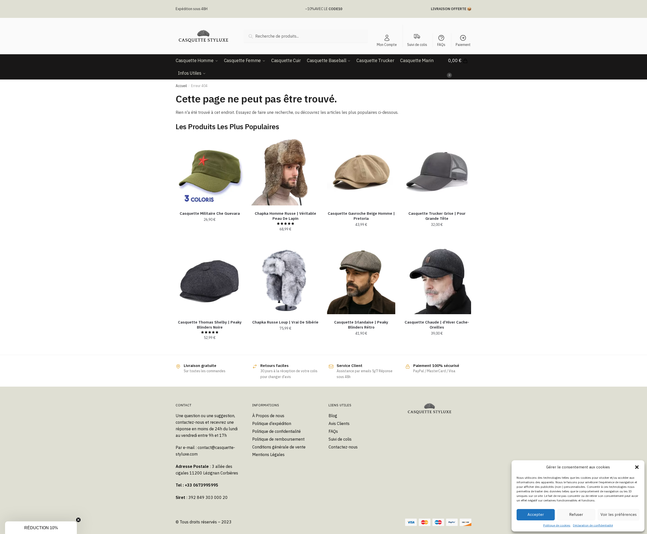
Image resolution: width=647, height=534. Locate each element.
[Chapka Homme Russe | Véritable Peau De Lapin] (285, 171)
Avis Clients (339, 423)
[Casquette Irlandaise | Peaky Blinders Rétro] (361, 280)
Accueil (181, 86)
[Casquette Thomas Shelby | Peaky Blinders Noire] (210, 280)
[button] (636, 467)
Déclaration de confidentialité (593, 525)
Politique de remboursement (278, 439)
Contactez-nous (343, 446)
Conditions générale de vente (279, 446)
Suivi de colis (340, 439)
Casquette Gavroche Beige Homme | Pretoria (361, 216)
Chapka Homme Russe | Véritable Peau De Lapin (285, 216)
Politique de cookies (556, 525)
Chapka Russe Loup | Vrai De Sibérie (285, 322)
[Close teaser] (78, 519)
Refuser (576, 514)
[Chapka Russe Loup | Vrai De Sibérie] (285, 280)
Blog (333, 415)
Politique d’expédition (271, 423)
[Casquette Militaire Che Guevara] (210, 171)
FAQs (441, 44)
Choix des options (209, 240)
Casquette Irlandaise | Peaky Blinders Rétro (361, 325)
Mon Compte (387, 44)
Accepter (535, 514)
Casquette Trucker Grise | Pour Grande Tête (437, 216)
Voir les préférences (618, 514)
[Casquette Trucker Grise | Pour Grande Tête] (437, 171)
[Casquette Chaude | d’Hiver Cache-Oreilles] (437, 280)
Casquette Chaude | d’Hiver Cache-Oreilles (437, 325)
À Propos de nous (268, 415)
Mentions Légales (268, 454)
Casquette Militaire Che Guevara (210, 213)
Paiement (463, 44)
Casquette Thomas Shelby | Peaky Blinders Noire (210, 325)
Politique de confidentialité (276, 431)
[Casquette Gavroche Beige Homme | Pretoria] (361, 171)
